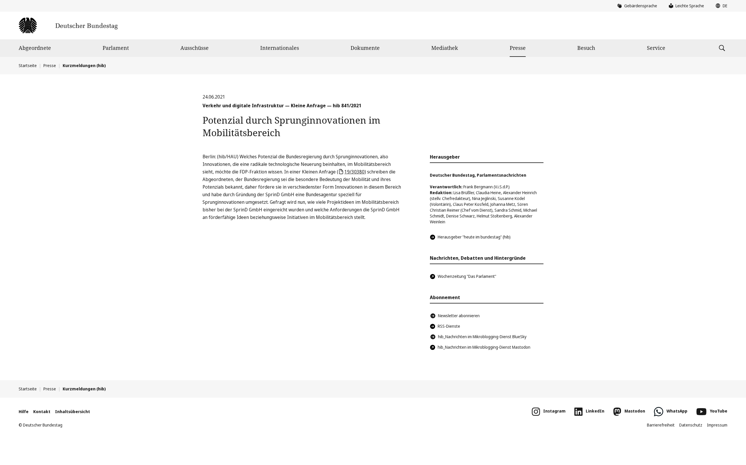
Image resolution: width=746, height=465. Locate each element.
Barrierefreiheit (661, 425)
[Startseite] (68, 25)
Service (656, 47)
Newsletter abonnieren (459, 315)
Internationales (279, 47)
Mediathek (444, 47)
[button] (720, 6)
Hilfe (24, 411)
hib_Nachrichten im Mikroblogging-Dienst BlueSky (482, 336)
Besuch (586, 47)
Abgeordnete (35, 47)
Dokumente (365, 47)
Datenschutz (690, 425)
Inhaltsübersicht (72, 411)
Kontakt (41, 411)
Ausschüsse (194, 47)
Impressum (717, 425)
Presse (518, 47)
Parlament (116, 47)
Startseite (28, 65)
